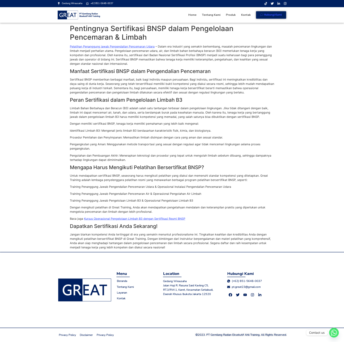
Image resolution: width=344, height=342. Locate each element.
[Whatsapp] (334, 333)
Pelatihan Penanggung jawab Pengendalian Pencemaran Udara (112, 46)
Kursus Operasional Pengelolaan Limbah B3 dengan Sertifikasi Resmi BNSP (134, 218)
